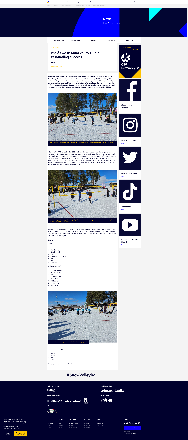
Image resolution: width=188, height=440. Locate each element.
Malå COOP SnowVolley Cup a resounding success (90, 5)
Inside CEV (50, 423)
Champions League (73, 423)
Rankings (94, 40)
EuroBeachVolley (73, 427)
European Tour (76, 40)
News (108, 2)
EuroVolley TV (77, 2)
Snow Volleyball (67, 5)
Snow (103, 2)
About (49, 425)
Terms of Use (100, 425)
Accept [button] (20, 433)
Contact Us (50, 431)
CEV (51, 2)
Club (84, 2)
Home (48, 5)
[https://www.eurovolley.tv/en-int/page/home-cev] (130, 61)
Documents (50, 429)
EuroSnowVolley (58, 40)
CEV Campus (87, 427)
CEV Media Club (87, 429)
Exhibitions (111, 40)
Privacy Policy (100, 423)
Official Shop (87, 425)
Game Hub (116, 2)
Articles (55, 5)
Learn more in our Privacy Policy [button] (12, 428)
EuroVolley (71, 425)
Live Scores (137, 2)
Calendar (124, 2)
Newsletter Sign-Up (133, 428)
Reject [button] (8, 433)
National (90, 2)
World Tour (129, 40)
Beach (97, 2)
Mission (49, 427)
